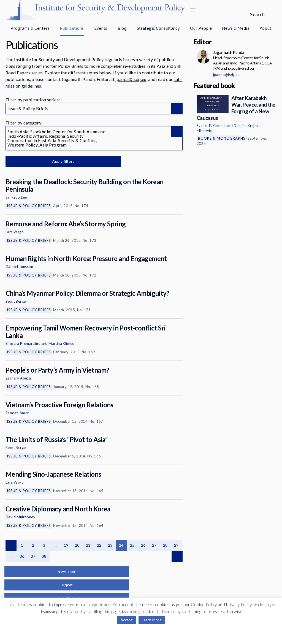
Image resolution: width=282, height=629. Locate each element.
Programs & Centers (30, 28)
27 (154, 545)
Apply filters (63, 161)
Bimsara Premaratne (23, 343)
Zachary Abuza (18, 378)
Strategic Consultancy (158, 28)
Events (100, 28)
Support (67, 585)
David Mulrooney (20, 517)
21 (88, 545)
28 (165, 545)
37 (33, 556)
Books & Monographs (221, 138)
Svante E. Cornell (211, 125)
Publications (72, 28)
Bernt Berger (16, 301)
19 (66, 545)
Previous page (11, 545)
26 (143, 545)
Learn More (151, 620)
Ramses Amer (17, 413)
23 (110, 545)
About (266, 28)
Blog (122, 28)
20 (77, 545)
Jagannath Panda (228, 52)
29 (176, 545)
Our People (201, 28)
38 (44, 556)
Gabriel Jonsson (19, 266)
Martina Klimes (61, 343)
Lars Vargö (15, 232)
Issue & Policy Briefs (29, 206)
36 (22, 556)
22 (99, 545)
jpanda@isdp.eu (130, 79)
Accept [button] (126, 620)
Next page (177, 556)
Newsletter (66, 572)
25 (132, 545)
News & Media (236, 28)
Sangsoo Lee (16, 197)
